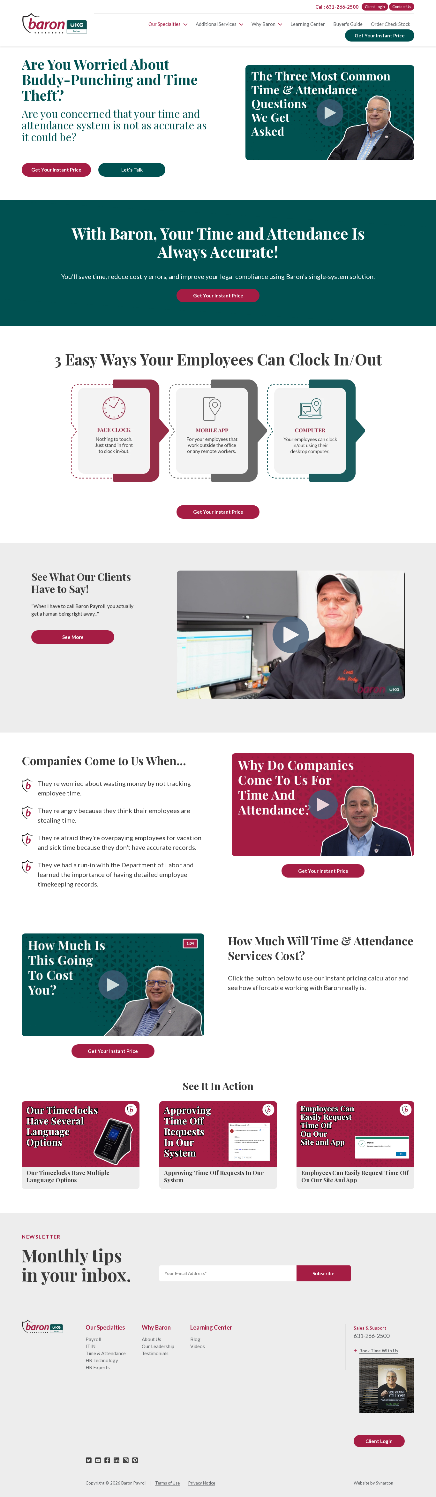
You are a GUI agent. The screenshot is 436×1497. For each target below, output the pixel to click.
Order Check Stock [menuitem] (390, 24)
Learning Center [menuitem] (307, 24)
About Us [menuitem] (151, 1339)
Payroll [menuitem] (93, 1339)
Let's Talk (132, 170)
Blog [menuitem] (195, 1339)
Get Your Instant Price (380, 35)
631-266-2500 (371, 1335)
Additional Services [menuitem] (216, 24)
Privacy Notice (201, 1483)
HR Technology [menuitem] (102, 1360)
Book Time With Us (378, 1350)
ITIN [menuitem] (90, 1346)
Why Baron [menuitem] (263, 24)
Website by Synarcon (373, 1483)
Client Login (375, 6)
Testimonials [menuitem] (155, 1353)
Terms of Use (167, 1483)
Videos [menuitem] (197, 1346)
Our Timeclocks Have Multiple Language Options (67, 1176)
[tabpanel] (218, 116)
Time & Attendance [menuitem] (106, 1353)
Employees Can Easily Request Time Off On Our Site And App (355, 1176)
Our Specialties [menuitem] (164, 24)
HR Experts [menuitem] (98, 1367)
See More (73, 637)
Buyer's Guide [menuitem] (348, 24)
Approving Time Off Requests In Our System (214, 1176)
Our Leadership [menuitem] (158, 1346)
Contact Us (401, 6)
